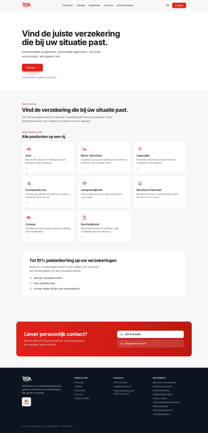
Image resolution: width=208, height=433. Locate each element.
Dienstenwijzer (160, 398)
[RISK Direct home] (26, 5)
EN (167, 5)
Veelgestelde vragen (163, 394)
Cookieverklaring (161, 390)
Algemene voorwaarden (164, 382)
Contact (32, 67)
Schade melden (125, 5)
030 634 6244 (133, 334)
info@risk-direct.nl (135, 343)
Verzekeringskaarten (163, 410)
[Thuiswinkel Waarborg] (26, 401)
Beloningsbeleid (160, 406)
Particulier (67, 5)
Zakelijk (81, 5)
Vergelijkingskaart (161, 414)
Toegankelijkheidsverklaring (166, 402)
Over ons (108, 5)
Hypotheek (94, 5)
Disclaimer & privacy (162, 386)
